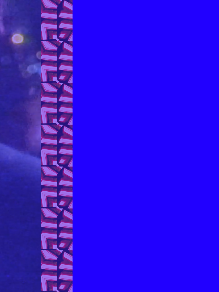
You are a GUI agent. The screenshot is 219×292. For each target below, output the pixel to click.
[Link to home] (109, 16)
